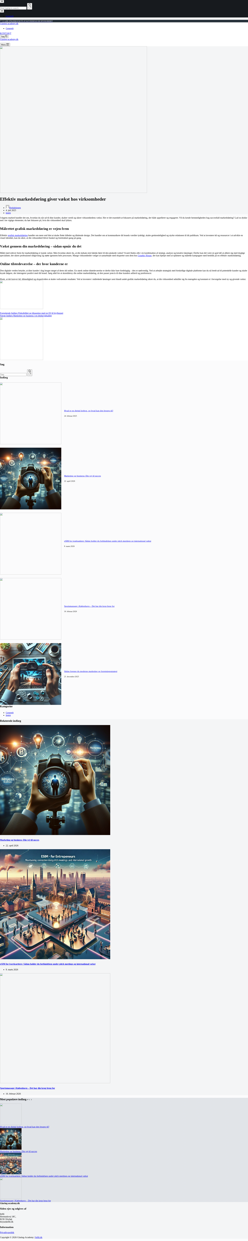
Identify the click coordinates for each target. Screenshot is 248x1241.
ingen (8, 213)
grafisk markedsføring (18, 235)
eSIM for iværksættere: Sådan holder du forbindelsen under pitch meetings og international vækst (107, 541)
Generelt (9, 28)
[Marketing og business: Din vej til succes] (30, 508)
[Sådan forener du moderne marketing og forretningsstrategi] (30, 704)
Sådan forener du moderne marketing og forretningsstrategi (90, 671)
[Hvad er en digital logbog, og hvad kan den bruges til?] (30, 443)
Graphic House (145, 255)
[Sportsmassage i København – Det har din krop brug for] (30, 639)
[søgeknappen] (29, 372)
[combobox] (13, 374)
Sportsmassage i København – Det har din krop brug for (89, 606)
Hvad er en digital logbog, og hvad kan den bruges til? (88, 411)
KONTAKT (5, 33)
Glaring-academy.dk (9, 23)
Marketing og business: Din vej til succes (82, 476)
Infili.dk (38, 1237)
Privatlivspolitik (7, 1232)
